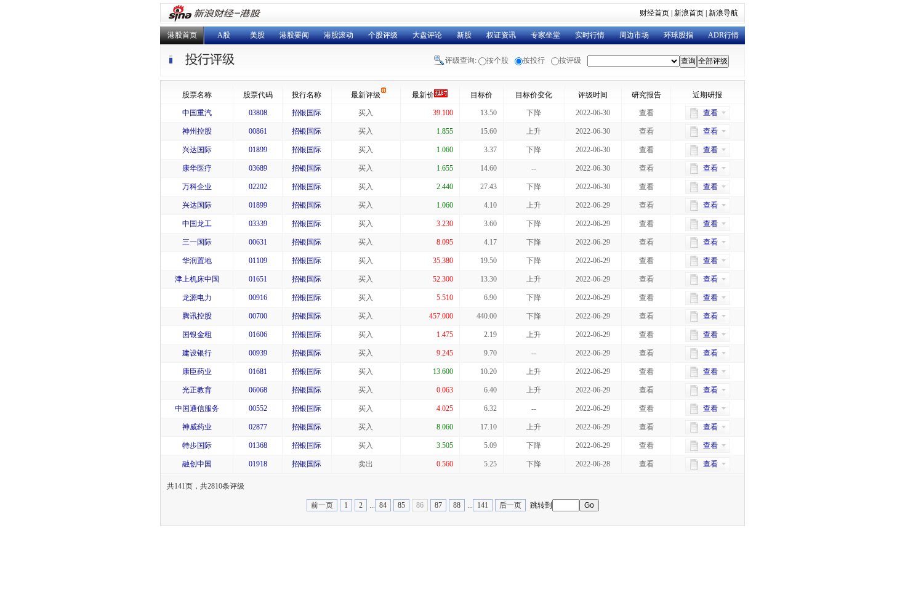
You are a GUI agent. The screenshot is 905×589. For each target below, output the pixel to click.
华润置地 (197, 260)
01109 (258, 260)
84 (383, 505)
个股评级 (383, 35)
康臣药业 (197, 371)
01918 (258, 464)
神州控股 (197, 131)
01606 (258, 334)
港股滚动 (338, 35)
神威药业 (197, 427)
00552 (258, 408)
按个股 (497, 60)
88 (457, 505)
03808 (258, 112)
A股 (223, 35)
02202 (258, 186)
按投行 (534, 60)
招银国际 (306, 112)
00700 (258, 316)
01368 (258, 445)
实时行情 (590, 35)
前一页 (322, 505)
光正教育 (197, 390)
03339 (258, 223)
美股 (257, 35)
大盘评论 (427, 35)
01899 (258, 149)
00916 (258, 297)
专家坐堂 (545, 35)
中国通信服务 (197, 408)
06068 (258, 390)
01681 (258, 371)
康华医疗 (197, 168)
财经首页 (654, 13)
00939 (258, 353)
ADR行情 (723, 35)
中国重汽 (197, 112)
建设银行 (197, 353)
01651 (258, 279)
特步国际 (197, 445)
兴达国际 (197, 149)
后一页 (510, 505)
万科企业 (197, 186)
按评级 (570, 60)
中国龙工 (197, 223)
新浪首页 (689, 13)
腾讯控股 (197, 316)
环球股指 (678, 35)
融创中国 (197, 464)
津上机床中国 (197, 279)
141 (482, 505)
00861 (258, 131)
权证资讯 (501, 35)
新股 (464, 35)
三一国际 (197, 242)
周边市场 (634, 35)
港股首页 (182, 35)
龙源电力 (197, 297)
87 (438, 505)
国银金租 (197, 334)
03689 (258, 168)
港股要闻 (294, 35)
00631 (258, 242)
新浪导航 (723, 13)
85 (401, 505)
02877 (258, 427)
